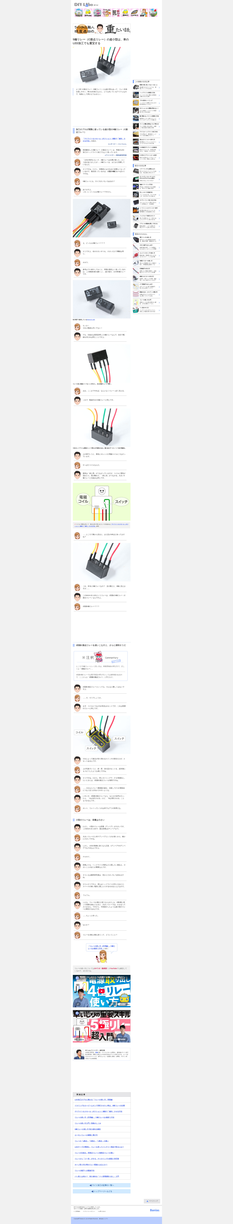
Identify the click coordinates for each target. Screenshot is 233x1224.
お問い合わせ (102, 1211)
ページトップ (153, 1201)
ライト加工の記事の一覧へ (103, 1185)
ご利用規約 (77, 1211)
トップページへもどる (102, 1191)
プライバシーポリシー (89, 1211)
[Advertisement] (102, 111)
